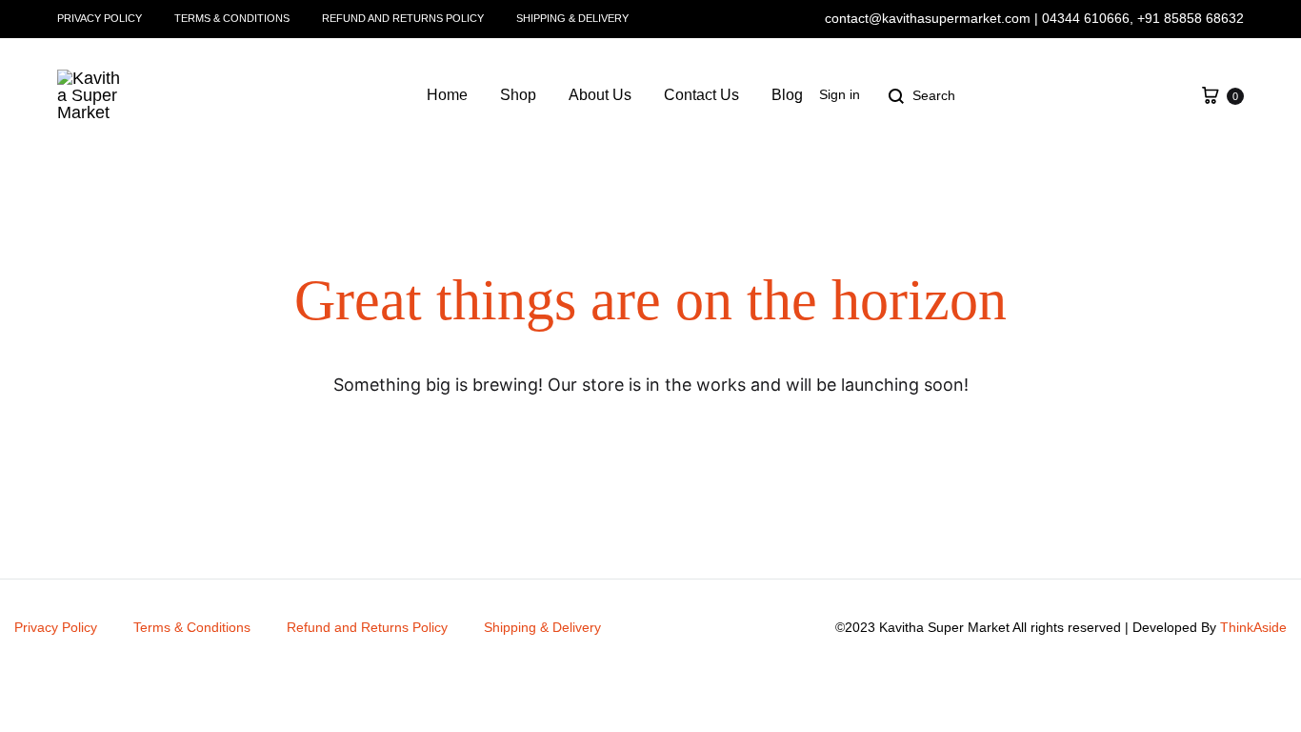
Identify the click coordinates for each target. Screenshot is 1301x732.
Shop (518, 95)
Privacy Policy (99, 18)
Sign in (839, 94)
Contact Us (701, 95)
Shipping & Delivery (572, 18)
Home (447, 95)
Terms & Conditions (232, 18)
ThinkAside (1253, 627)
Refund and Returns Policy (403, 18)
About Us (600, 95)
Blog (787, 95)
